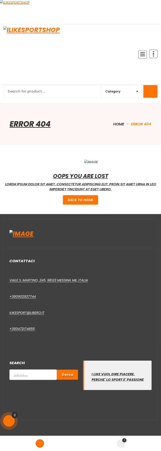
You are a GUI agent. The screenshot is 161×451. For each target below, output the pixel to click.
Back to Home (80, 200)
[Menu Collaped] (142, 54)
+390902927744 (22, 296)
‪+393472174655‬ (22, 328)
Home (118, 124)
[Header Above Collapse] (153, 54)
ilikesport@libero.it (26, 312)
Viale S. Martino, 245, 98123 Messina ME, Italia (48, 280)
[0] (8, 420)
